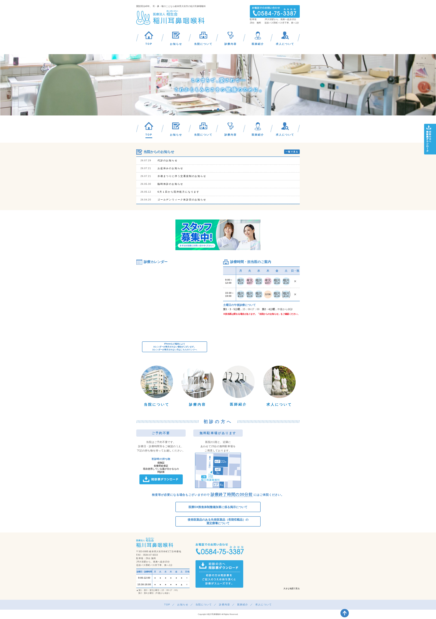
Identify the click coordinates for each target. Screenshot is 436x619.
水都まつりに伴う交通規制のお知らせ (182, 176)
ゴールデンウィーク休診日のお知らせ (182, 199)
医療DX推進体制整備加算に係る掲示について (218, 507)
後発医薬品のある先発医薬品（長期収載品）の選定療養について (218, 521)
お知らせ (182, 604)
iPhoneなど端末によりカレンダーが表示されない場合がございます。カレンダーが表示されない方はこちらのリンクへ (174, 347)
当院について (156, 404)
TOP (167, 604)
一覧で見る (292, 152)
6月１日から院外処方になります (178, 191)
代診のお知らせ (168, 160)
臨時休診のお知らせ (170, 184)
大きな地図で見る (291, 588)
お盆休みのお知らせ (170, 168)
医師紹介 (238, 404)
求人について (279, 404)
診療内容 (197, 404)
